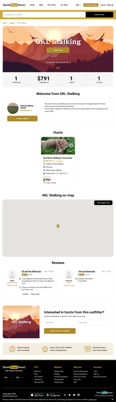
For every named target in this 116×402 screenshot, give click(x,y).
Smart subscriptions (81, 371)
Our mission (38, 377)
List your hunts (91, 5)
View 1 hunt (58, 50)
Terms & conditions (61, 377)
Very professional (86, 271)
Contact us (38, 379)
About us (37, 371)
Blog (35, 374)
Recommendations (80, 374)
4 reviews (59, 161)
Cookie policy (58, 382)
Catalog (57, 374)
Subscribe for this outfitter (59, 331)
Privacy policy (59, 379)
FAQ (75, 382)
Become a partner (100, 377)
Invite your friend (80, 377)
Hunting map (58, 371)
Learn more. (92, 399)
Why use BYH (39, 382)
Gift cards (77, 379)
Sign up (110, 5)
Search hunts (99, 15)
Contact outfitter (22, 118)
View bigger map (103, 203)
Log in (102, 5)
